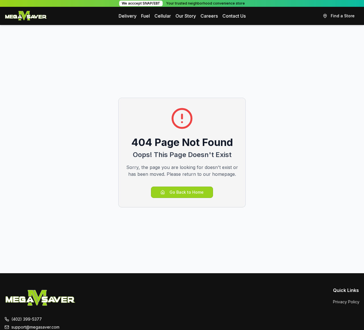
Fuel (145, 16)
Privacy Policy (346, 301)
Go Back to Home (186, 192)
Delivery (127, 16)
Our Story (185, 16)
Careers (209, 16)
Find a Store (343, 15)
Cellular (162, 16)
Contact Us (234, 16)
